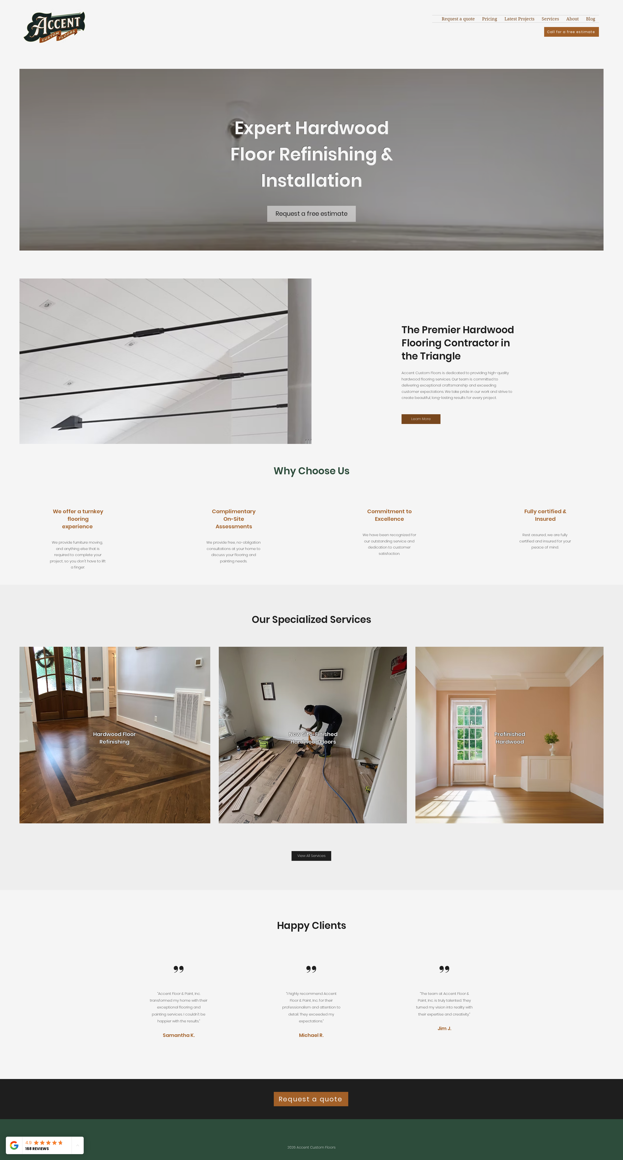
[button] (550, 18)
